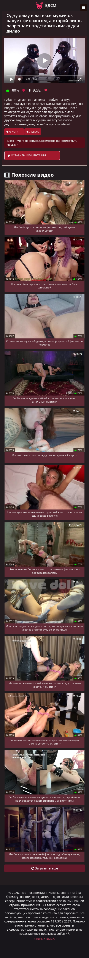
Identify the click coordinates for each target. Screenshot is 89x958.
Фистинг (15, 132)
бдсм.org (12, 897)
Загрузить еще (46, 868)
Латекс (34, 132)
